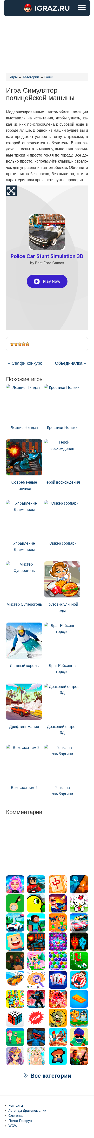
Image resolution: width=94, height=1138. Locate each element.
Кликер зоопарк (62, 543)
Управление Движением (24, 546)
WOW (12, 1126)
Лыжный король (24, 666)
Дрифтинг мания (24, 727)
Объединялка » (70, 363)
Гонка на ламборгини (62, 791)
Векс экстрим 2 (24, 788)
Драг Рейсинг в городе (62, 669)
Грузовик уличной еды (62, 607)
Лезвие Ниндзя (24, 427)
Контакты (15, 1105)
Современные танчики (24, 485)
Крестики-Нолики (62, 427)
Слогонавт (16, 1115)
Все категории (50, 1075)
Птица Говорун (20, 1121)
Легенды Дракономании (27, 1110)
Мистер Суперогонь (24, 604)
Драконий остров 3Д (62, 730)
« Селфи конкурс (25, 363)
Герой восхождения (62, 482)
